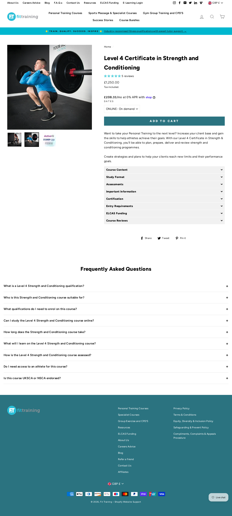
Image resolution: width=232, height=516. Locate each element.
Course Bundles (129, 20)
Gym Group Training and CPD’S (163, 13)
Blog (47, 2)
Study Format (115, 177)
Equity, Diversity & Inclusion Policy (193, 421)
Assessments (114, 184)
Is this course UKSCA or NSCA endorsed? (116, 378)
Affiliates (123, 471)
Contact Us (73, 2)
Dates (109, 101)
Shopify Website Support (128, 502)
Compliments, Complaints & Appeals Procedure (194, 435)
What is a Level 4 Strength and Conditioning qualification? (116, 286)
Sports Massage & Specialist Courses (112, 13)
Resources (90, 2)
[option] (49, 87)
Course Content (117, 169)
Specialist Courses (128, 414)
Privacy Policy (181, 408)
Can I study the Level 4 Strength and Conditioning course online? (116, 320)
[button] (113, 76)
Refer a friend (126, 459)
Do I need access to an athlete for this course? (116, 366)
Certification (114, 199)
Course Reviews (117, 220)
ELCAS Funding (109, 2)
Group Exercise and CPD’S (133, 421)
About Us (12, 2)
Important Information (121, 191)
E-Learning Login (133, 2)
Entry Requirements (119, 206)
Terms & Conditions (184, 414)
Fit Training (106, 502)
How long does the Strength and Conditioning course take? (116, 332)
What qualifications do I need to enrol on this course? (116, 309)
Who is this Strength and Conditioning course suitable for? (116, 297)
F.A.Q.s (58, 2)
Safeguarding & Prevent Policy (191, 427)
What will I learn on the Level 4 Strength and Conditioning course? (116, 343)
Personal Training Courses (65, 13)
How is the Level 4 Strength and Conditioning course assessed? (116, 355)
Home (107, 46)
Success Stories (103, 20)
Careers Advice (31, 2)
